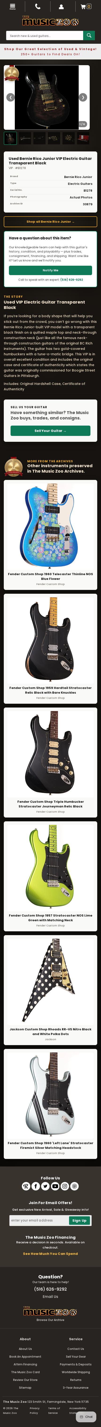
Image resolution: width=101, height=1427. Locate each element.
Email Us (50, 1296)
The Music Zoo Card (25, 1372)
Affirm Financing (25, 1364)
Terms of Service (54, 1410)
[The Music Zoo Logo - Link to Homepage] (50, 20)
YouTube (55, 1186)
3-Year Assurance (76, 1388)
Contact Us (75, 1349)
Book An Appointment (25, 1357)
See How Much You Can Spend (50, 1253)
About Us (25, 1349)
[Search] (89, 35)
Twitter (45, 1186)
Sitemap (25, 1388)
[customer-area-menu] (63, 6)
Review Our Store (25, 1380)
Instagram (65, 1186)
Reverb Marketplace (26, 1186)
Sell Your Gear (76, 1357)
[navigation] (12, 6)
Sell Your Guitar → (50, 430)
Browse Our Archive (50, 1320)
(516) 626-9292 (71, 280)
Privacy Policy (34, 1410)
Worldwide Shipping (76, 1372)
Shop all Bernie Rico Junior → (51, 221)
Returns (76, 1380)
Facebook (35, 1186)
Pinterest (74, 1186)
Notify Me (50, 270)
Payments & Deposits (76, 1364)
